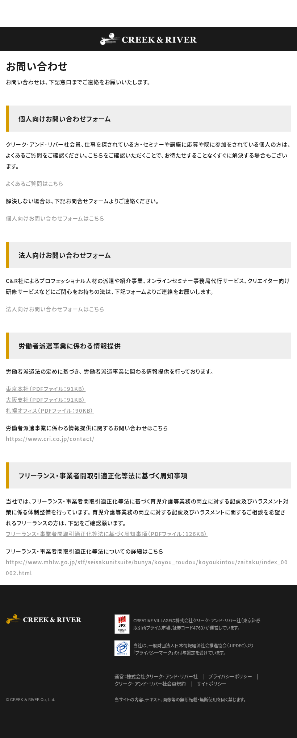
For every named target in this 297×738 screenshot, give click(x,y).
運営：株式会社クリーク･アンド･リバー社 (156, 676)
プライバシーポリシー (230, 676)
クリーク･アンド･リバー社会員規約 (150, 683)
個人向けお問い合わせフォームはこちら (55, 218)
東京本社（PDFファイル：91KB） (45, 388)
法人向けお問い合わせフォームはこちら (55, 309)
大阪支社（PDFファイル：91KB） (45, 399)
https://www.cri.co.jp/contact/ (50, 438)
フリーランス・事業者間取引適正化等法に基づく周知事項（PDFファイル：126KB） (107, 533)
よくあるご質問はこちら (34, 183)
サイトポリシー (211, 683)
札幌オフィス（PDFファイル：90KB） (50, 410)
